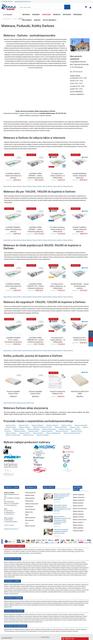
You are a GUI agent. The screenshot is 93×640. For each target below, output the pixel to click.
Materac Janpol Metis (23, 592)
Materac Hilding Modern (82, 567)
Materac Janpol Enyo (82, 584)
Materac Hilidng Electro (24, 567)
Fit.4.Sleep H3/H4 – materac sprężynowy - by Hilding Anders (58, 286)
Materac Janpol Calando (30, 590)
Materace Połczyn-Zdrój (13, 435)
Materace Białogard (37, 425)
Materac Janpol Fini (74, 586)
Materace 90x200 (41, 629)
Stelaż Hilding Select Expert (78, 575)
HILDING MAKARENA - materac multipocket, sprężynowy (80, 176)
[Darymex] (39, 470)
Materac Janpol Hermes (49, 586)
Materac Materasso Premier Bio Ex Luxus (16, 616)
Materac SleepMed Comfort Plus (19, 603)
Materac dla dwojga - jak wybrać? (72, 551)
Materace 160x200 (49, 631)
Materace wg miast (30, 526)
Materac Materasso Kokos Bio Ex (21, 620)
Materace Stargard (19, 431)
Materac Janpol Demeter (28, 584)
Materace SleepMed (13, 598)
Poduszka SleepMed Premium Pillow (13, 392)
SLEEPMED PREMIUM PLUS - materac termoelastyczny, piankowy (13, 340)
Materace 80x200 (20, 629)
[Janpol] (68, 451)
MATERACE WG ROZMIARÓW (15, 626)
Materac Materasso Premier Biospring (59, 616)
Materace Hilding (12, 559)
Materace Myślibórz (61, 427)
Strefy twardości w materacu (54, 551)
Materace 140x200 (26, 631)
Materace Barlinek (47, 431)
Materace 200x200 (72, 631)
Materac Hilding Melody (53, 567)
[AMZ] (8, 447)
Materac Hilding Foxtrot (63, 566)
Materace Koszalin (18, 429)
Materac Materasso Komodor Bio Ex (38, 618)
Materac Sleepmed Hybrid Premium (63, 601)
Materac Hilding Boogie (10, 569)
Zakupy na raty (29, 512)
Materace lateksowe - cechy (69, 549)
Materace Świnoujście (49, 429)
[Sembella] (9, 460)
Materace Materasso (14, 611)
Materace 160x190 (38, 631)
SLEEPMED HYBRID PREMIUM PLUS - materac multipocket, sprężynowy (35, 340)
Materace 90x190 (30, 629)
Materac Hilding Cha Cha (78, 566)
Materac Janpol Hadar (69, 588)
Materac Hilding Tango (10, 567)
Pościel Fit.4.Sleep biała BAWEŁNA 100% (57, 392)
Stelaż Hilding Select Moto (46, 575)
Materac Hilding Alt (37, 569)
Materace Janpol (12, 581)
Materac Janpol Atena (55, 584)
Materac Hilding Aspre (14, 573)
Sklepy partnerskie (30, 498)
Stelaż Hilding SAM (9, 577)
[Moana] (11, 465)
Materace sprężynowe (78, 494)
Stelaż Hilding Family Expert (62, 575)
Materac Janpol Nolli (10, 586)
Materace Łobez (75, 427)
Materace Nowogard (81, 425)
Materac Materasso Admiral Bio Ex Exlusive (62, 618)
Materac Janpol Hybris (57, 590)
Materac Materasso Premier (79, 616)
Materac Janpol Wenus (68, 584)
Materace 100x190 (52, 629)
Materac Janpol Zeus (10, 592)
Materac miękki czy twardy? (24, 551)
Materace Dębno (34, 431)
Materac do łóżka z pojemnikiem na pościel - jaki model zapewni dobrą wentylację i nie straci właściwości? (62, 520)
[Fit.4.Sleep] (35, 460)
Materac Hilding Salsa (10, 562)
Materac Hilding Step (50, 566)
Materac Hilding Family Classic (35, 564)
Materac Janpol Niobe (23, 586)
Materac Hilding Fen (31, 571)
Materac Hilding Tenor (49, 569)
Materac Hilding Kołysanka (36, 566)
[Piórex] (12, 456)
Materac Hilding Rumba (24, 562)
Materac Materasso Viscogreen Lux (14, 614)
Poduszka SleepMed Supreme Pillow (35, 392)
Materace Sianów (24, 433)
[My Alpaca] (67, 460)
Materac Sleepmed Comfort (12, 601)
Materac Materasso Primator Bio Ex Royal (16, 618)
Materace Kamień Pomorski (72, 433)
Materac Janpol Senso (78, 592)
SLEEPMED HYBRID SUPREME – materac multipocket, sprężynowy (35, 229)
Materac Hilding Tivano (68, 573)
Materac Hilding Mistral (44, 571)
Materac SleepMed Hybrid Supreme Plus (61, 605)
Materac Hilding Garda (27, 573)
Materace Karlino (38, 433)
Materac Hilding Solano (54, 573)
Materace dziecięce (78, 525)
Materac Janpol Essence (65, 592)
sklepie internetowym (31, 113)
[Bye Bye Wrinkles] (8, 470)
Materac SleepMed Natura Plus (79, 603)
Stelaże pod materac (78, 530)
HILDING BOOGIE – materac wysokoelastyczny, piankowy (80, 286)
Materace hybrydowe (78, 514)
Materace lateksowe (78, 511)
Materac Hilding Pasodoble (39, 562)
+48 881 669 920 (7, 1)
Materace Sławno (11, 433)
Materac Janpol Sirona (42, 588)
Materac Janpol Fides (56, 588)
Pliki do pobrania (29, 520)
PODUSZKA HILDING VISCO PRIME (80, 392)
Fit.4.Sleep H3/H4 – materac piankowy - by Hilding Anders (57, 176)
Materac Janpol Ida (35, 592)
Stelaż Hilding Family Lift (31, 575)
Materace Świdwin (24, 427)
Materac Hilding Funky (75, 569)
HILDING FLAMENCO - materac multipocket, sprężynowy (80, 229)
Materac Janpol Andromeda (12, 584)
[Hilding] (44, 447)
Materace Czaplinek (43, 435)
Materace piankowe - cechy (53, 549)
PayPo (26, 514)
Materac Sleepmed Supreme (45, 601)
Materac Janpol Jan (70, 590)
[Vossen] (38, 465)
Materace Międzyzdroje (53, 433)
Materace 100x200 (63, 629)
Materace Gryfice (11, 427)
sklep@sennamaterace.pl (24, 1)
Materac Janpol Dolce (44, 590)
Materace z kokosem (78, 516)
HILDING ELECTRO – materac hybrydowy (79, 339)
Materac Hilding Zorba (69, 562)
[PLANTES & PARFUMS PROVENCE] (68, 470)
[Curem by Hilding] (6, 451)
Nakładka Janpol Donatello (49, 592)
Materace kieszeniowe (79, 497)
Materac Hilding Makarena (18, 564)
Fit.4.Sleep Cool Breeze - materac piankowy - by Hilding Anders (57, 229)
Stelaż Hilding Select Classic (16, 575)
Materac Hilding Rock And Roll (69, 564)
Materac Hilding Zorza (40, 573)
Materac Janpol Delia (36, 586)
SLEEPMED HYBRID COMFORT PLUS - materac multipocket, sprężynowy (35, 286)
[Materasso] (38, 456)
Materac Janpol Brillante (15, 590)
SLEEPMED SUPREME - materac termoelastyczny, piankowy (13, 286)
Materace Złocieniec (62, 431)
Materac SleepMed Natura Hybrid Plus (59, 603)
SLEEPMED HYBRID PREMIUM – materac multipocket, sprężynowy (35, 176)
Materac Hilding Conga (67, 567)
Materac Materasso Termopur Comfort (36, 614)
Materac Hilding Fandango (54, 562)
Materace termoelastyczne (80, 508)
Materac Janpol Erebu (41, 584)
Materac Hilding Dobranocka (20, 566)
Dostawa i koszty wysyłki (31, 503)
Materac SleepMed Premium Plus (38, 603)
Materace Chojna (28, 435)
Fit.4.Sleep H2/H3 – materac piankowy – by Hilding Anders (57, 340)
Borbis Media (45, 637)
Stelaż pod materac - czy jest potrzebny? (30, 553)
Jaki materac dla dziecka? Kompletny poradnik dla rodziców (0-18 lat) (61, 531)
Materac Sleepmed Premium (28, 601)
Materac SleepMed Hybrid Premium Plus (38, 605)
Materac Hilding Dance (24, 569)
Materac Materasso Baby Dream (33, 621)
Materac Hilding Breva (72, 571)
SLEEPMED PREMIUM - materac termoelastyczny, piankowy (13, 229)
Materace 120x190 (75, 629)
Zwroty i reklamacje (30, 509)
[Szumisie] (65, 465)
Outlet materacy (29, 501)
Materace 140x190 (15, 631)
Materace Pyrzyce (76, 431)
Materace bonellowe (78, 503)
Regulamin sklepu (29, 495)
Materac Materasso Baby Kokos (77, 620)
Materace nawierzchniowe (79, 519)
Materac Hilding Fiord (19, 571)
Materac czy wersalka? (39, 551)
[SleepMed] (39, 451)
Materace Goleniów (52, 425)
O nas (26, 523)
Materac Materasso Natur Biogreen (38, 616)
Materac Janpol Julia (17, 588)
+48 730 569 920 (9, 514)
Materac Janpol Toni (62, 586)
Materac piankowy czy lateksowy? (13, 549)
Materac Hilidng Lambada (39, 567)
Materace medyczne (78, 522)
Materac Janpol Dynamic (11, 593)
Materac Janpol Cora (29, 588)
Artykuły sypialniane (78, 528)
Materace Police (11, 425)
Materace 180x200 (61, 631)
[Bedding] (66, 456)
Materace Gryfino (66, 425)
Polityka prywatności (30, 492)
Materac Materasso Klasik (76, 614)
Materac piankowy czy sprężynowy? (34, 549)
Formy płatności (29, 506)
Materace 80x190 (9, 629)
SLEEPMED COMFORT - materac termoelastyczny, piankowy (13, 176)
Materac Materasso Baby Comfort (14, 621)
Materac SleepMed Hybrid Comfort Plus (15, 605)
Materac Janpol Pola (82, 590)
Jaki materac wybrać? (14, 546)
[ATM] (67, 447)
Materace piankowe (78, 505)
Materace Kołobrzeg (33, 429)
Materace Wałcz (24, 425)
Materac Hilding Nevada (58, 571)
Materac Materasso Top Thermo (58, 620)
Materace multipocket (78, 500)
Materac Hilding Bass (62, 569)
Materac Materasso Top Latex (39, 620)
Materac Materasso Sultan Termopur (57, 614)
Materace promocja (30, 517)
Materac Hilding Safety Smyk (52, 564)
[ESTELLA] (9, 474)
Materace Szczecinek (65, 429)
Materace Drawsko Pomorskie (42, 427)
